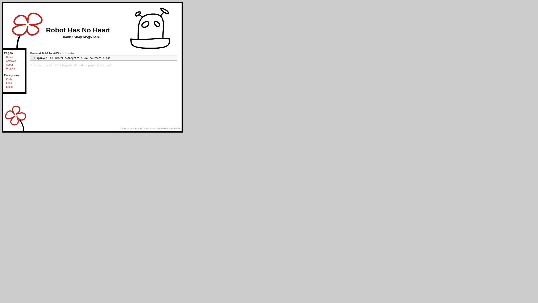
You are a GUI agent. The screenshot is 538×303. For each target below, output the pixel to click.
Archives (11, 61)
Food (9, 83)
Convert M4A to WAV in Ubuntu (52, 53)
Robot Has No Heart (78, 30)
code (74, 65)
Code (9, 79)
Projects (10, 68)
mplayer (90, 65)
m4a (81, 65)
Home (9, 57)
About (9, 64)
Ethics (9, 86)
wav (109, 65)
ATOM (176, 128)
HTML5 (165, 128)
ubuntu (101, 65)
